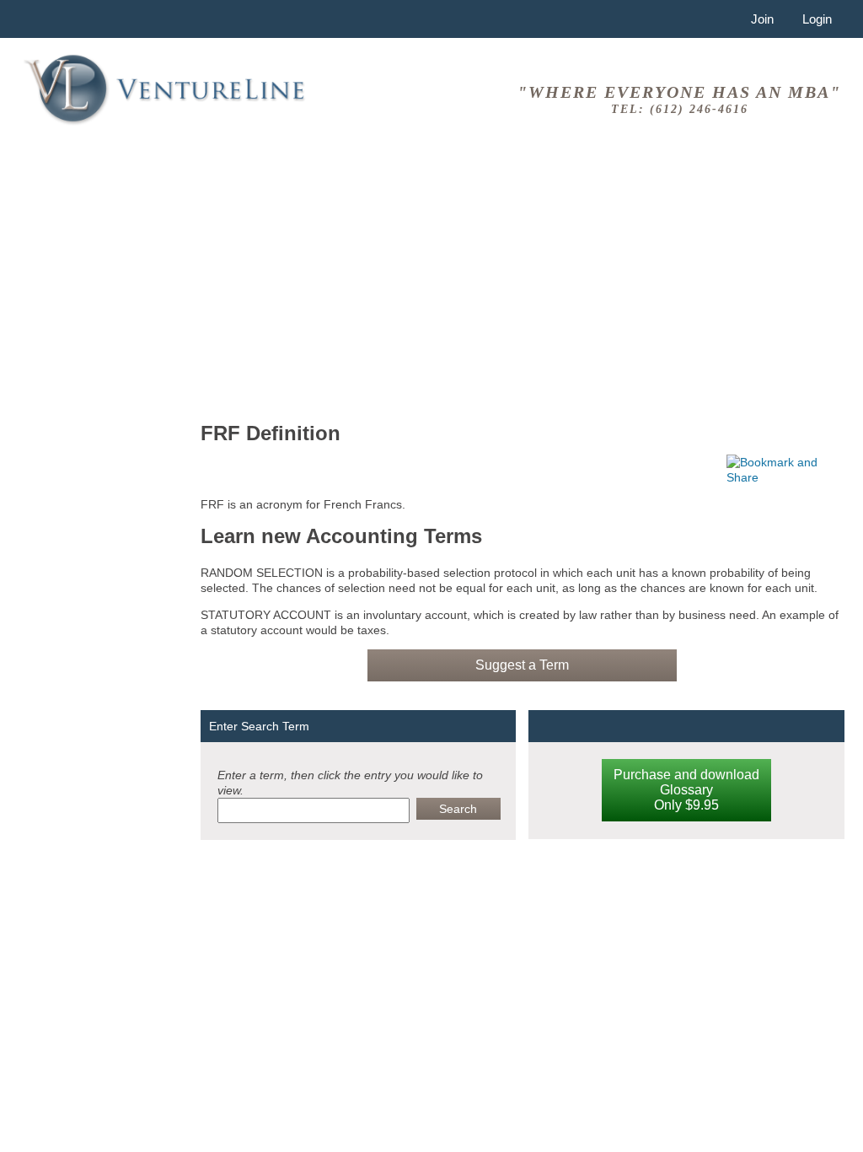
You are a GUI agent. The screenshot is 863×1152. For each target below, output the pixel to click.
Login (817, 19)
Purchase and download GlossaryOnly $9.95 (686, 789)
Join (762, 19)
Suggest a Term (522, 665)
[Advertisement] (522, 277)
